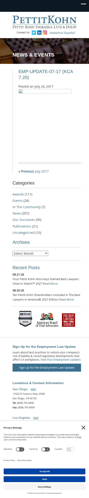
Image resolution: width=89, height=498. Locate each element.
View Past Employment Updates (61, 359)
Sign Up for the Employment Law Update (46, 367)
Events (18, 200)
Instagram (45, 32)
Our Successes (24, 219)
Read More (50, 283)
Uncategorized (24, 232)
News (17, 213)
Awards (18, 194)
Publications (22, 226)
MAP (33, 389)
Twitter (34, 32)
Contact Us (23, 32)
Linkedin (39, 32)
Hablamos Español (62, 33)
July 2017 (33, 171)
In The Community (27, 207)
